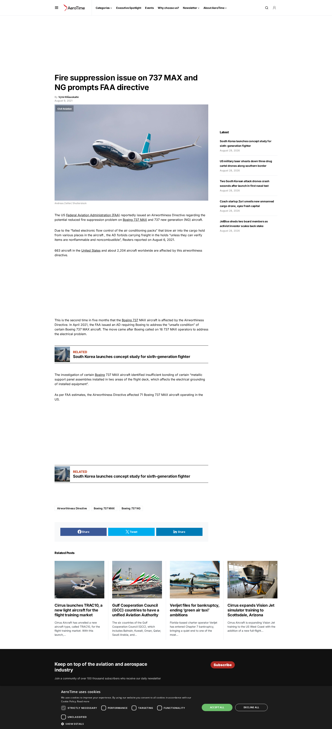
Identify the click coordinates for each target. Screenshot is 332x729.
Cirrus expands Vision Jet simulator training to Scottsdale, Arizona (250, 610)
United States (90, 250)
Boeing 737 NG (131, 508)
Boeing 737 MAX (135, 220)
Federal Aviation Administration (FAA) (93, 215)
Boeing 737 (130, 320)
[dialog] (166, 707)
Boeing (100, 375)
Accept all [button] (217, 707)
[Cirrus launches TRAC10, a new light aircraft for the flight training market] (79, 579)
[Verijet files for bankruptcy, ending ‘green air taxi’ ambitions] (195, 579)
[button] (57, 7)
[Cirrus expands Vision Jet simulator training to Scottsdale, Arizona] (252, 579)
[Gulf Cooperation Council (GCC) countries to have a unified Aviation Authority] (137, 579)
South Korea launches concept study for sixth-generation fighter (131, 356)
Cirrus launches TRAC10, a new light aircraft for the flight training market (79, 610)
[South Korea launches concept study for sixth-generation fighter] (62, 354)
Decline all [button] (251, 707)
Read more (83, 701)
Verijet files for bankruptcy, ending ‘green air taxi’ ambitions (194, 610)
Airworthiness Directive (72, 508)
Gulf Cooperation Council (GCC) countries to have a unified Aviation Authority (135, 610)
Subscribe (223, 665)
